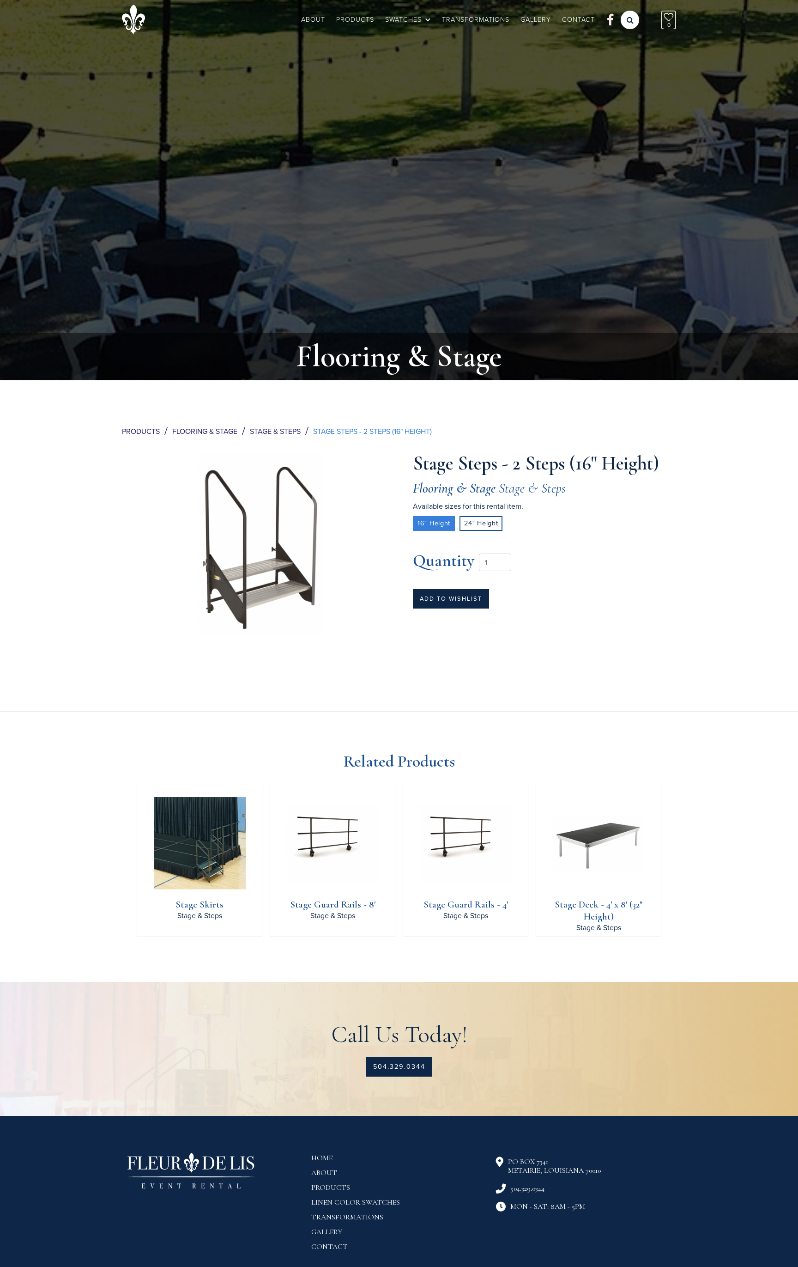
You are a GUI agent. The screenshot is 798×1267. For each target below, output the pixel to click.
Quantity (443, 560)
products (330, 1187)
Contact (329, 1246)
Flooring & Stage (204, 431)
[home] (133, 19)
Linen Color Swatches (355, 1202)
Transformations (475, 20)
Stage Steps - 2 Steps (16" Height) (372, 431)
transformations (347, 1217)
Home (321, 1158)
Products (355, 20)
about (324, 1172)
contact (578, 20)
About (313, 20)
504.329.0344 (399, 1067)
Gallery (326, 1232)
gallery (535, 20)
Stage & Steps (275, 431)
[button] (408, 20)
